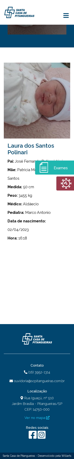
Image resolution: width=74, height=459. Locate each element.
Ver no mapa (35, 418)
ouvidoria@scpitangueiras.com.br (39, 381)
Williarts (66, 455)
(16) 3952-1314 (38, 372)
